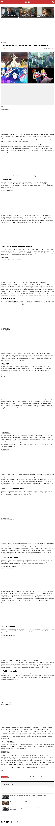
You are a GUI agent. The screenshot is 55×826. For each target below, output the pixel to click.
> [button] (53, 9)
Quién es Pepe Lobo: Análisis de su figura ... (8, 16)
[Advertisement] (27, 30)
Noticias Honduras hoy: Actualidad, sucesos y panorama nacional (26, 801)
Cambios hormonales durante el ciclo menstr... (44, 16)
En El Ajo (5, 822)
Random (3, 42)
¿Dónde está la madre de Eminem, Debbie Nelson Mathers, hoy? (26, 777)
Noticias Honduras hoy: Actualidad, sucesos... (26, 16)
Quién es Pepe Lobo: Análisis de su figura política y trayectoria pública (28, 795)
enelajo (4, 48)
